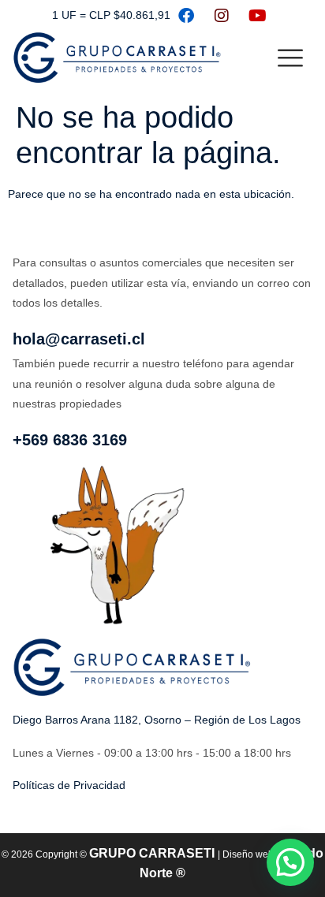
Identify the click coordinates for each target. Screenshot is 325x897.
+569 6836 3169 (70, 439)
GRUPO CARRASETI (153, 853)
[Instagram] (221, 16)
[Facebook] (186, 16)
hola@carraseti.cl (79, 339)
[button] (290, 862)
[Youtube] (257, 16)
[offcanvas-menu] (290, 59)
